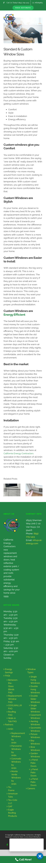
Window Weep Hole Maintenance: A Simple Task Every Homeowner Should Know (9, 490)
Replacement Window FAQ (13, 699)
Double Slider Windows (35, 699)
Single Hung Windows (35, 679)
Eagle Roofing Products (12, 812)
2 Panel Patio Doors (34, 763)
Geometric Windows (35, 729)
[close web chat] (40, 856)
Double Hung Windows (35, 689)
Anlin (10, 729)
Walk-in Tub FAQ (12, 720)
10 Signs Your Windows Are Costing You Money (32, 490)
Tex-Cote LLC (12, 801)
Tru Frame (11, 789)
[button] (5, 490)
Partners (9, 724)
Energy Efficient (14, 314)
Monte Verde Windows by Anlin (14, 777)
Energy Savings (9, 671)
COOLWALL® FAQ (13, 707)
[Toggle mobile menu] (41, 15)
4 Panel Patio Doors (34, 782)
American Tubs (13, 795)
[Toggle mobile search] (36, 15)
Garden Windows (35, 755)
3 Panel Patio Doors (34, 772)
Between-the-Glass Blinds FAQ (13, 686)
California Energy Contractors (18, 453)
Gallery (14, 490)
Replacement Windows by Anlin (14, 738)
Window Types (31, 671)
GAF (10, 806)
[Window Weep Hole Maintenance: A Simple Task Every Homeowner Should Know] (12, 490)
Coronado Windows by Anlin (14, 763)
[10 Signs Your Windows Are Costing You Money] (34, 490)
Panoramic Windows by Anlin (14, 751)
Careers (31, 788)
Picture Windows (35, 736)
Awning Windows (35, 723)
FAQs (7, 675)
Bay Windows (35, 742)
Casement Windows (35, 716)
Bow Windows (35, 748)
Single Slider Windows (35, 708)
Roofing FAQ (12, 713)
